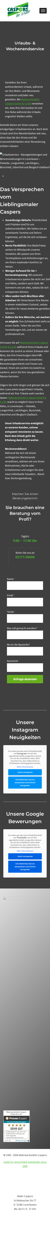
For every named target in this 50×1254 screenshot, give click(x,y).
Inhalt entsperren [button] (25, 772)
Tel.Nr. (11, 611)
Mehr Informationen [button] (25, 767)
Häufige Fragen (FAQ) (15, 1248)
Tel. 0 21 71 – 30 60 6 (14, 1218)
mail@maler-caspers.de (16, 1222)
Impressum (9, 1235)
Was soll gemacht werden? (23, 628)
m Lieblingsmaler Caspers (19, 204)
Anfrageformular (12, 1239)
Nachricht (13, 661)
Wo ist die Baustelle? (18, 644)
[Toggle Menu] (43, 10)
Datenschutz (10, 1231)
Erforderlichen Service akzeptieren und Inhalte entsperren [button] (25, 782)
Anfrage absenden (25, 679)
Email (11, 595)
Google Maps (10, 1243)
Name (11, 579)
